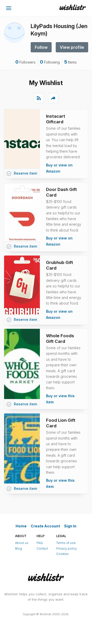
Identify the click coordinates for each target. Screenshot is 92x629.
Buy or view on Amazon (59, 168)
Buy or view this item (60, 399)
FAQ (40, 543)
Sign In (70, 526)
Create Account (45, 526)
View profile (72, 47)
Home (21, 526)
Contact (42, 548)
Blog (18, 548)
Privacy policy (66, 548)
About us (21, 543)
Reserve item (21, 173)
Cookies (62, 554)
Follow (41, 47)
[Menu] (8, 8)
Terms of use (66, 543)
